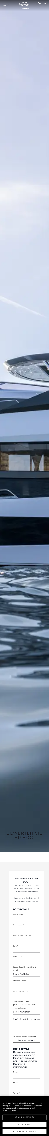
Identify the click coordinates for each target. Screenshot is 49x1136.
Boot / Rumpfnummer (22, 935)
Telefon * (16, 1093)
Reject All (24, 1124)
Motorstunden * (19, 981)
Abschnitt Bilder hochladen (24, 1037)
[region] (24, 1116)
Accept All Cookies (24, 1131)
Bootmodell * (18, 925)
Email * (16, 1082)
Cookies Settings (24, 1117)
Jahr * (15, 946)
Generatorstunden (20, 991)
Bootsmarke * (18, 914)
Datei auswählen (26, 1040)
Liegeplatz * (18, 956)
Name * (16, 1072)
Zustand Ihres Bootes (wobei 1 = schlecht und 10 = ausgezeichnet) (24, 1005)
